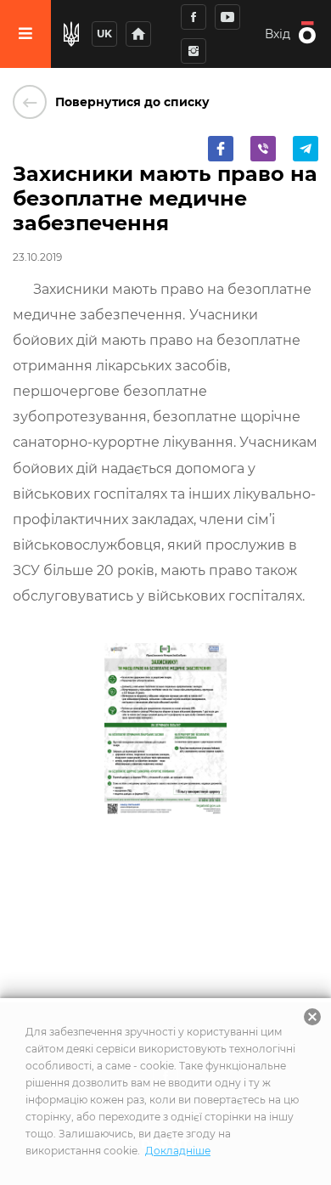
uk (104, 33)
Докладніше (177, 1150)
